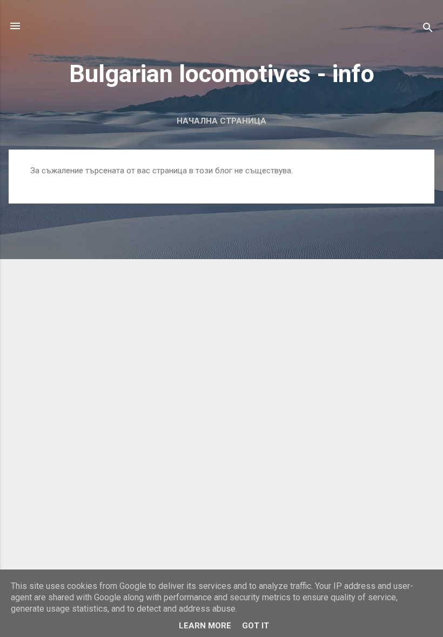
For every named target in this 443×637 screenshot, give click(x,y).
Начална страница (221, 121)
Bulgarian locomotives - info (221, 73)
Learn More (205, 626)
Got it (255, 626)
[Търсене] (427, 29)
